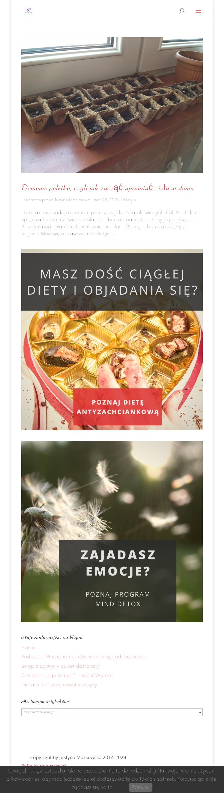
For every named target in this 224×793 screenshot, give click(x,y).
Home (28, 647)
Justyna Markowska (72, 200)
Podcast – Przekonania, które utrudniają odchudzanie (83, 657)
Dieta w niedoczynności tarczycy (59, 685)
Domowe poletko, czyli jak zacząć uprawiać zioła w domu (107, 187)
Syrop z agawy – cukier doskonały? (61, 666)
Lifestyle (128, 200)
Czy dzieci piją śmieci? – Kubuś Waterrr (67, 675)
